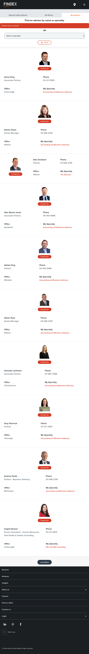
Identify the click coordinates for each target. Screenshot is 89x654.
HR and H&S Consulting (56, 547)
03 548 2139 (46, 133)
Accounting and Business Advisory (57, 92)
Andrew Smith (10, 476)
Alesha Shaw (10, 129)
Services (5, 569)
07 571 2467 (46, 426)
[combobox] (35, 26)
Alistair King (9, 265)
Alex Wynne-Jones (12, 212)
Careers (5, 596)
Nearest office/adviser (18, 15)
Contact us (6, 609)
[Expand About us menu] (85, 589)
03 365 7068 (51, 373)
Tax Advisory (65, 174)
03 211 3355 (48, 80)
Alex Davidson (39, 159)
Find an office (7, 602)
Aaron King (9, 77)
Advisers (5, 576)
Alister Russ (9, 317)
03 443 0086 (45, 268)
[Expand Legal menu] (85, 616)
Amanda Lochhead (13, 370)
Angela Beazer (11, 528)
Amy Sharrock (10, 423)
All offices (49, 15)
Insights (5, 583)
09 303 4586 (49, 215)
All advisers (75, 15)
